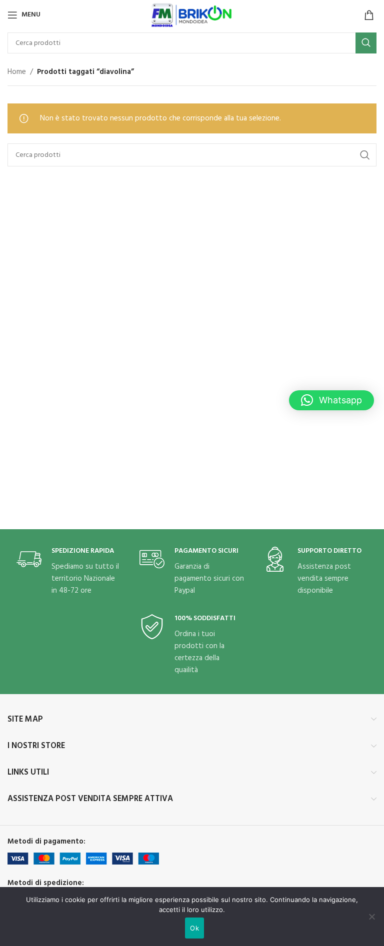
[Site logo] (192, 15)
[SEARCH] (366, 42)
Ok (194, 928)
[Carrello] (369, 15)
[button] (331, 400)
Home (17, 72)
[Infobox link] (69, 572)
